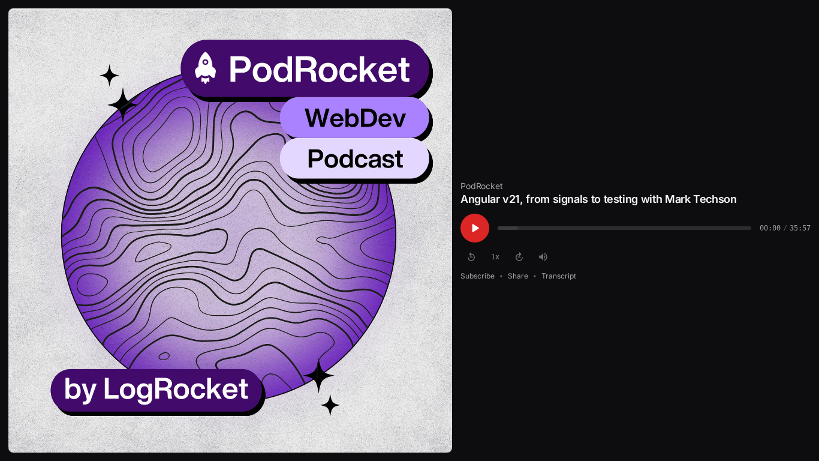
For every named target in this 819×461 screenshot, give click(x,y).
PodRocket (481, 186)
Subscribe (477, 275)
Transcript (558, 275)
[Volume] (543, 257)
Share (518, 275)
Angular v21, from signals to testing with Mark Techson (598, 199)
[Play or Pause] (474, 228)
